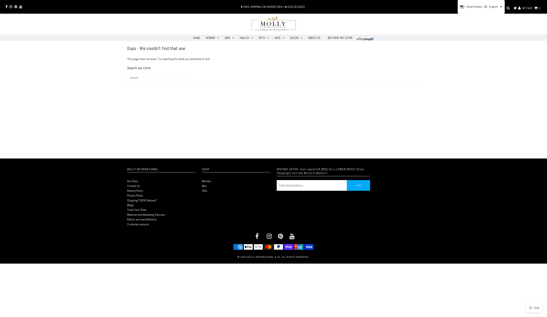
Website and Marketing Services (146, 215)
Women (206, 181)
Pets (204, 191)
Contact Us (133, 186)
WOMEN (210, 38)
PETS (262, 38)
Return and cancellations (142, 219)
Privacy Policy (135, 195)
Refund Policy (135, 191)
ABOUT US (314, 38)
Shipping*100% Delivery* (142, 200)
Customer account (138, 224)
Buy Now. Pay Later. (340, 38)
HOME (196, 38)
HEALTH (244, 38)
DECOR (294, 38)
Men (204, 186)
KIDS (277, 38)
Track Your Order (137, 210)
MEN (227, 38)
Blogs (130, 205)
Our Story (132, 181)
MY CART (531, 8)
